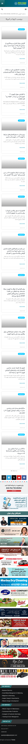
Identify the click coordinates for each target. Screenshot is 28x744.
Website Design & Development (10, 701)
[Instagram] (4, 477)
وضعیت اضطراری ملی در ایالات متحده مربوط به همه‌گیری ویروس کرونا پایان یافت (14, 72)
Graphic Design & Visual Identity (10, 698)
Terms (13, 740)
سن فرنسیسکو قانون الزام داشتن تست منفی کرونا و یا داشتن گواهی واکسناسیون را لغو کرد (14, 251)
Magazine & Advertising (8, 696)
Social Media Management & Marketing (12, 693)
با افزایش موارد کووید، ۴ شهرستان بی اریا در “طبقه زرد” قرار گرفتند (15, 96)
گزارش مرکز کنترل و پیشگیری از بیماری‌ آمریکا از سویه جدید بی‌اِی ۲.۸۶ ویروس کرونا (14, 45)
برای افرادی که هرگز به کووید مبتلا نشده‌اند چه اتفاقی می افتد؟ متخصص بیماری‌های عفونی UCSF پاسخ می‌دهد (14, 292)
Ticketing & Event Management (10, 717)
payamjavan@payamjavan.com (9, 735)
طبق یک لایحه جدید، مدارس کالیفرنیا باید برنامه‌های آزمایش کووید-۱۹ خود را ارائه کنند (15, 370)
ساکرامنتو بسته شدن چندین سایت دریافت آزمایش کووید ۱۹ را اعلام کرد (14, 410)
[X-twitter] (14, 477)
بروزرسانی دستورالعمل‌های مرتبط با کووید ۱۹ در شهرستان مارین (14, 135)
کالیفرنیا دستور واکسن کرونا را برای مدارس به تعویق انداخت (15, 211)
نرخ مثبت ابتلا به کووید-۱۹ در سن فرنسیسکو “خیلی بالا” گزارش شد (14, 173)
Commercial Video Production (10, 711)
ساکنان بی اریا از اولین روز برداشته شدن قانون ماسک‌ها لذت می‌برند (15, 451)
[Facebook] (24, 477)
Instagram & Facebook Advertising (11, 714)
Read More (22, 58)
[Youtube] (19, 477)
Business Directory (7, 690)
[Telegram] (9, 477)
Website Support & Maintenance (10, 709)
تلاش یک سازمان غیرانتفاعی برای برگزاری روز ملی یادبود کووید (14, 332)
